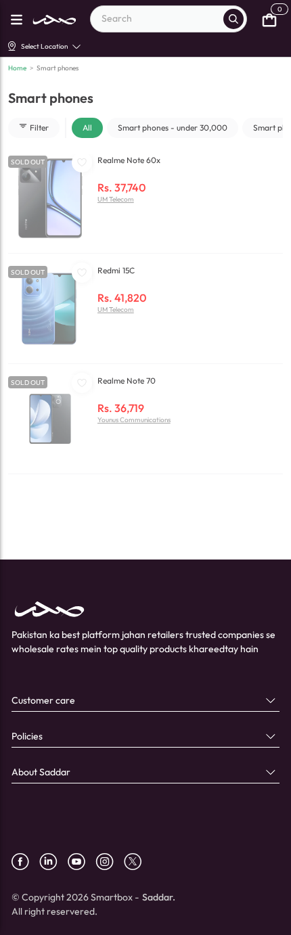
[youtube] (81, 861)
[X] (138, 861)
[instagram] (109, 861)
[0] (269, 19)
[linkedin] (53, 861)
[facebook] (25, 861)
